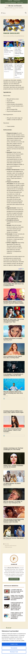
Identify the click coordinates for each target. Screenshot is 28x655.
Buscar (8, 628)
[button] (26, 13)
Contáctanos (17, 0)
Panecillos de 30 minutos (10, 545)
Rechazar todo (14, 651)
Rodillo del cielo (8, 547)
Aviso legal (20, 2)
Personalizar (14, 648)
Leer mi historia (14, 579)
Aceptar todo (14, 644)
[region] (14, 642)
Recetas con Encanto (15, 6)
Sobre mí (10, 0)
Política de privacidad (10, 2)
